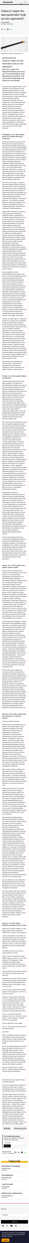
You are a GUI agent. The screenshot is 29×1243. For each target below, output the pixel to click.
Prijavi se (7, 1146)
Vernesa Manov (5, 22)
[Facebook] (3, 1227)
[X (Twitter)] (7, 1227)
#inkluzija (7, 1128)
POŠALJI (14, 1222)
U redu (5, 1240)
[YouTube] (11, 1227)
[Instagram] (16, 1227)
